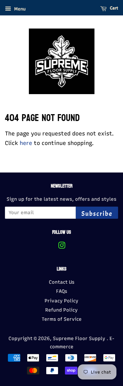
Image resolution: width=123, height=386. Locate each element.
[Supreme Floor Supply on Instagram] (61, 247)
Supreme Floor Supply (80, 338)
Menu (19, 9)
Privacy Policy (61, 301)
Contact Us (61, 282)
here (26, 143)
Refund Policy (61, 310)
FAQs (61, 291)
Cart (113, 8)
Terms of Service (62, 319)
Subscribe (97, 214)
